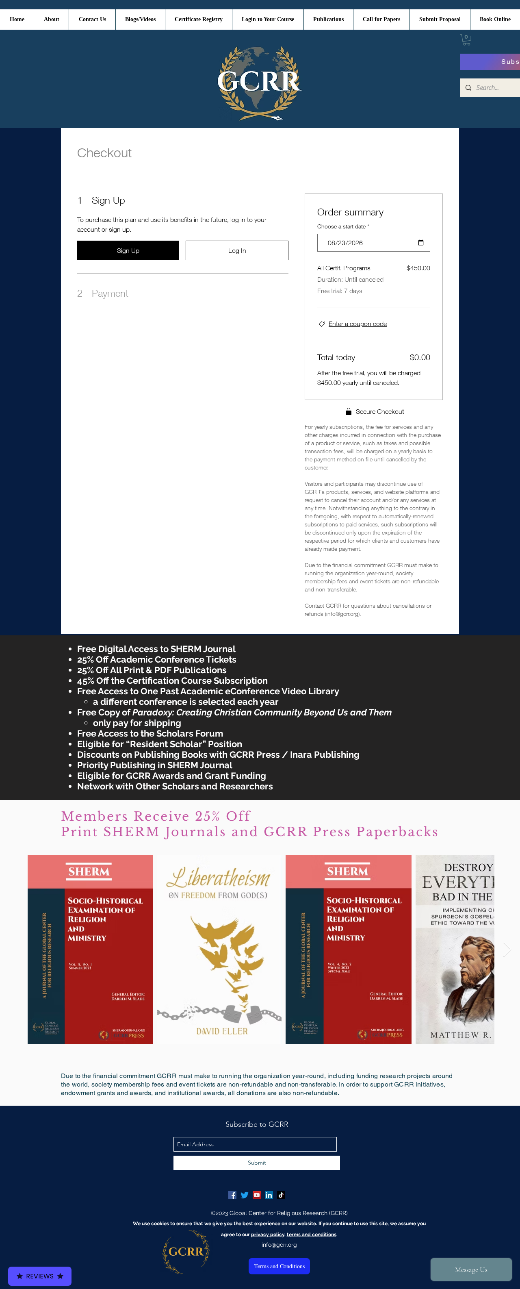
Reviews (40, 1276)
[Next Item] (507, 950)
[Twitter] (244, 1195)
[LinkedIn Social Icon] (269, 1195)
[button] (466, 40)
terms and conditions (311, 1234)
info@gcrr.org (279, 1244)
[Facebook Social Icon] (232, 1195)
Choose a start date (343, 226)
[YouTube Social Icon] (257, 1195)
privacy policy (267, 1234)
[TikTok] (281, 1195)
